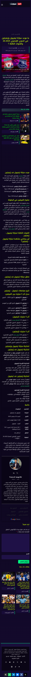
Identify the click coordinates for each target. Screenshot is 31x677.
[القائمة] (3, 5)
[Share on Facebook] (21, 674)
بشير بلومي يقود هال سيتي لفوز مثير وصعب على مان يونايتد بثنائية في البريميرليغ (9, 607)
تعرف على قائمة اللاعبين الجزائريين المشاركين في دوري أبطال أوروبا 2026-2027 (10, 138)
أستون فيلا (12, 229)
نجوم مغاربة (13, 656)
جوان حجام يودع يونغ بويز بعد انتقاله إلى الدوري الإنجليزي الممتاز (8, 583)
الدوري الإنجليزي (9, 79)
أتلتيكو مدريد (16, 320)
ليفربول (4, 75)
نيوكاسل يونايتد (11, 515)
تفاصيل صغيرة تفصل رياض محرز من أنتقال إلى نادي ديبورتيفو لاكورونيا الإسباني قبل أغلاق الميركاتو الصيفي (23, 585)
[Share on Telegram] (13, 674)
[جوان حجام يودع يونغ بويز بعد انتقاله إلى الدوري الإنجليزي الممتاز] (8, 576)
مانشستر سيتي (25, 386)
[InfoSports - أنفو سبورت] (15, 4)
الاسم (27, 554)
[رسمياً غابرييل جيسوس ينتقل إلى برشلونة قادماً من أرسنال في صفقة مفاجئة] (25, 117)
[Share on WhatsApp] (9, 674)
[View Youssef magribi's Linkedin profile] (13, 473)
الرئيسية (17, 34)
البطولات (19, 656)
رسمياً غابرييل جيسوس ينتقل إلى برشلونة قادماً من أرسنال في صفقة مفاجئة (11, 116)
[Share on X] (25, 674)
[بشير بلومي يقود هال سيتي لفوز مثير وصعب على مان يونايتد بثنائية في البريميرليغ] (8, 599)
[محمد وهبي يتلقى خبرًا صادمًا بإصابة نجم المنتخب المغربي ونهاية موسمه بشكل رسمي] (25, 128)
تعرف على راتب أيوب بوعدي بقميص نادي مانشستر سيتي (24, 606)
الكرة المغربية (15, 658)
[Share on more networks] (5, 674)
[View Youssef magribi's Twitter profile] (17, 473)
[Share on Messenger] (17, 674)
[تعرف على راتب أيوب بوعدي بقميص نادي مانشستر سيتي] (22, 599)
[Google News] (15, 519)
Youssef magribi (12, 48)
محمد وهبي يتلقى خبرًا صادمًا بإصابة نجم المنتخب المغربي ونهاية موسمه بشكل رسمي (10, 127)
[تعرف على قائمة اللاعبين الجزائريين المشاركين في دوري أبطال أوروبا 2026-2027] (25, 139)
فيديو (7, 656)
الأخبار (12, 34)
